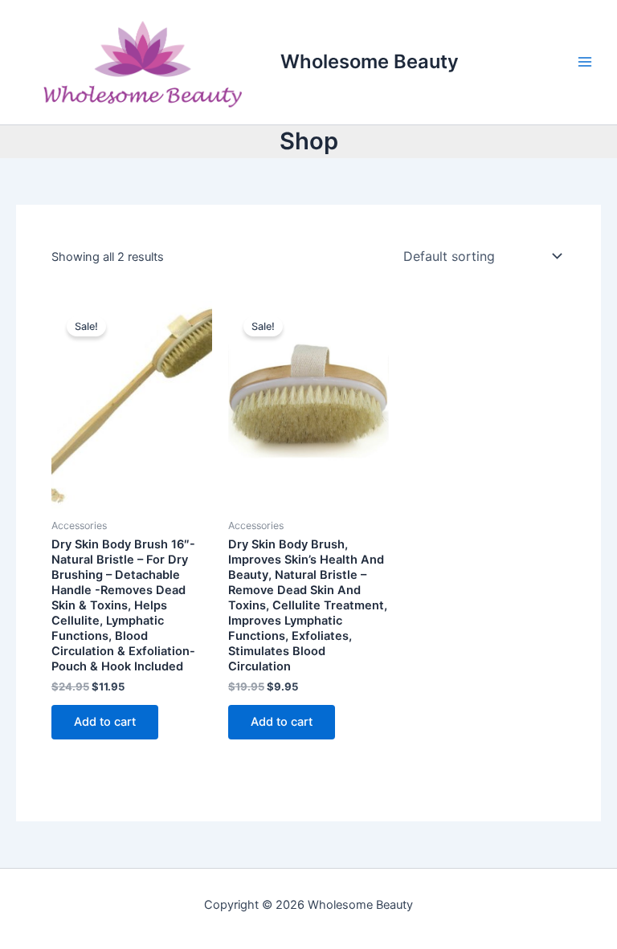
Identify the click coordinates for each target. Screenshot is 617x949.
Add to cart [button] (105, 722)
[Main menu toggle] (585, 62)
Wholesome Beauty (369, 61)
